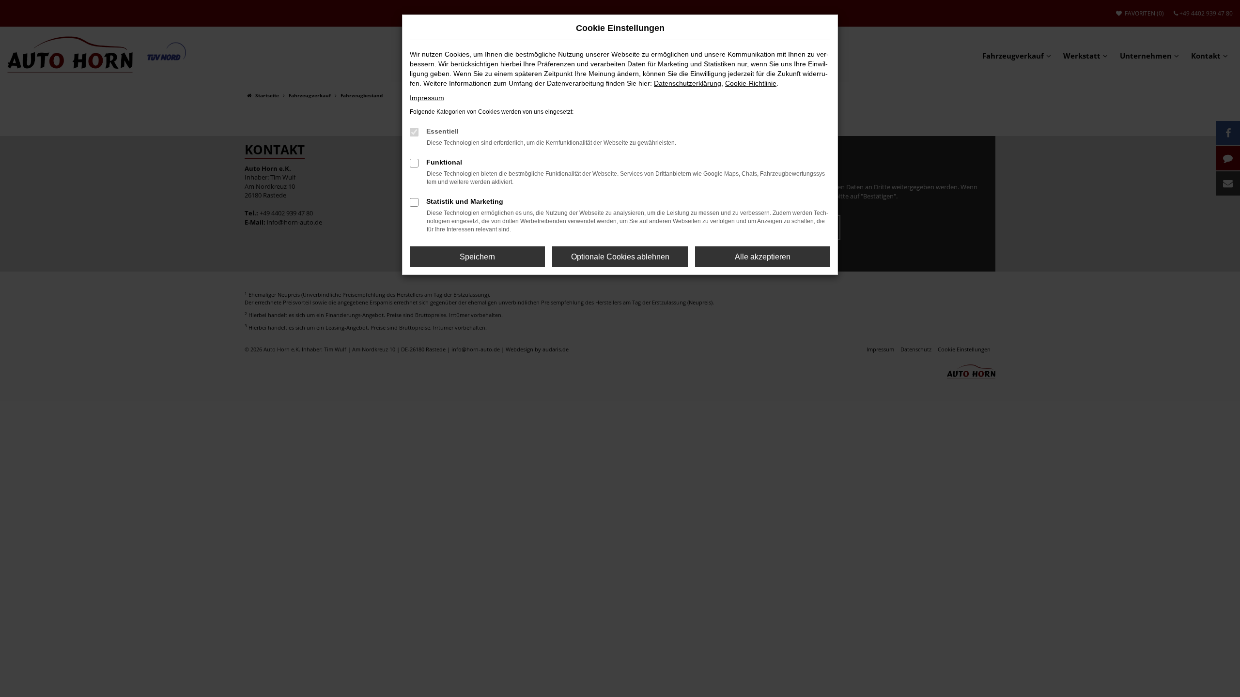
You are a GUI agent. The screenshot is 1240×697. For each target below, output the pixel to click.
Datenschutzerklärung (687, 83)
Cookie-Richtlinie (750, 83)
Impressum (427, 98)
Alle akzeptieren (762, 257)
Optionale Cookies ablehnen (620, 257)
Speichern (477, 257)
